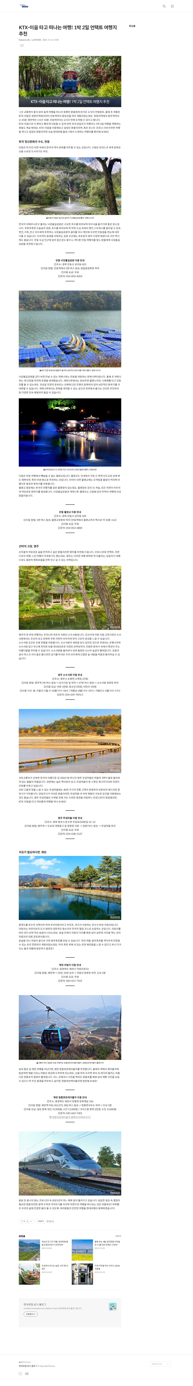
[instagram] (20, 1374)
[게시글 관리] (31, 1221)
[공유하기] (27, 1221)
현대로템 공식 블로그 (35, 1304)
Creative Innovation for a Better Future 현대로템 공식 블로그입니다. (53, 1308)
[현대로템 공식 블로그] (24, 6)
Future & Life (24, 39)
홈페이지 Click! (25, 1362)
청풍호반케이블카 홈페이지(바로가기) (71, 1117)
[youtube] (27, 1374)
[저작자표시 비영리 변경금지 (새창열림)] (50, 1221)
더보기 (118, 1236)
